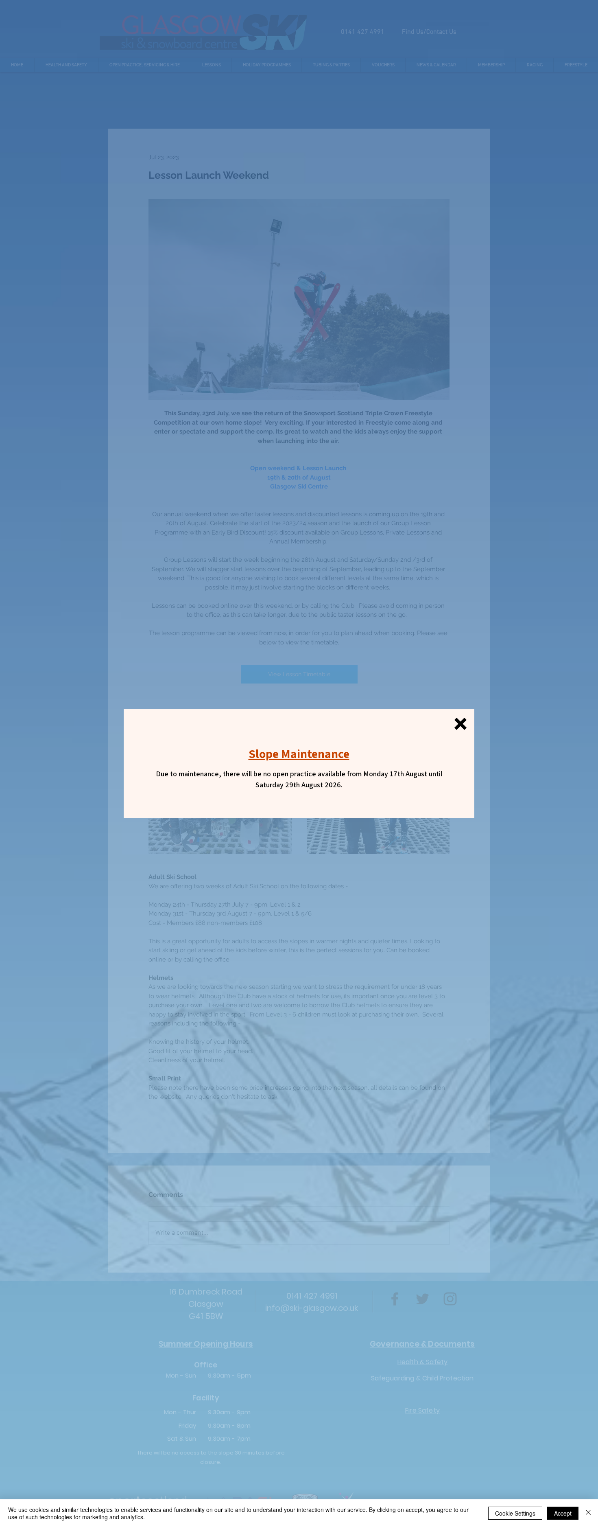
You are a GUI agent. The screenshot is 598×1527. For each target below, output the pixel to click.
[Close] (588, 1513)
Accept (563, 1513)
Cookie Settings (515, 1513)
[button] (460, 724)
